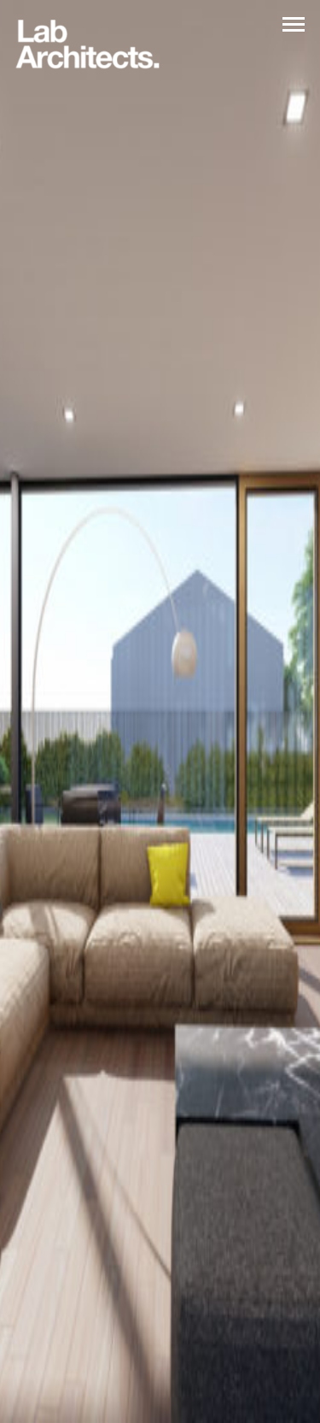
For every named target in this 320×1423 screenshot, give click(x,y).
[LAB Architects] (87, 45)
